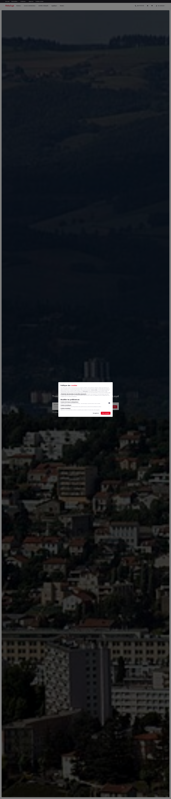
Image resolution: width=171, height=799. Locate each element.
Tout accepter (105, 413)
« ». (74, 394)
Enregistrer (96, 413)
